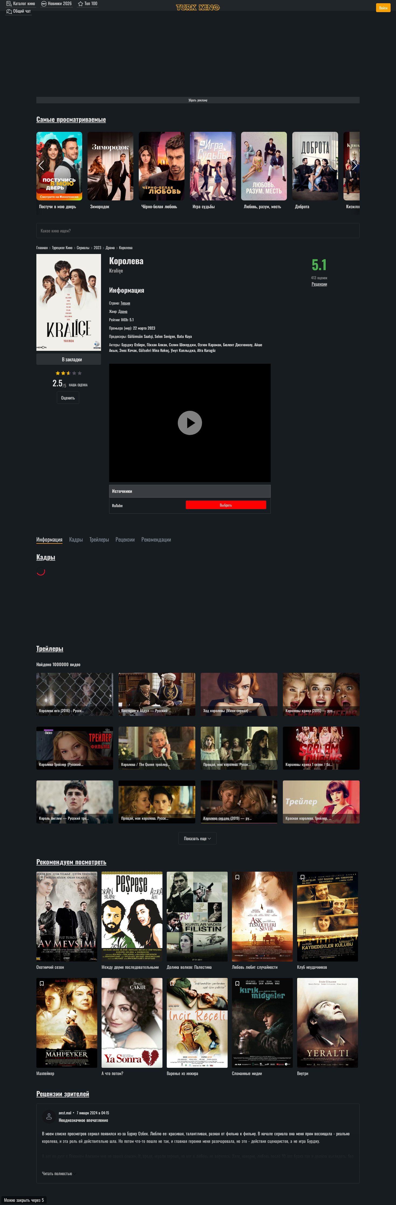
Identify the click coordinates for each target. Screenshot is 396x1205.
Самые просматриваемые (71, 119)
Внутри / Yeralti (328, 1032)
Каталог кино (23, 3)
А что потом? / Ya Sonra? (133, 1032)
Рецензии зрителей (62, 1093)
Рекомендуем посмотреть (71, 861)
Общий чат (21, 11)
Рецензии (319, 284)
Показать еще (196, 838)
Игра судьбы (200, 135)
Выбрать (226, 505)
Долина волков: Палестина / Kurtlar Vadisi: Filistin (198, 925)
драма (122, 311)
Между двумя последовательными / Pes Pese (133, 925)
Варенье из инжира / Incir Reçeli (198, 1032)
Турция (125, 303)
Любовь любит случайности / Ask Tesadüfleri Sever (263, 925)
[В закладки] (41, 877)
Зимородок (96, 135)
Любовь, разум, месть (258, 135)
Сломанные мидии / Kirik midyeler (263, 1032)
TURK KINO (198, 7)
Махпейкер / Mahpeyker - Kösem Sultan (67, 1032)
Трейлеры (49, 648)
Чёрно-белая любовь (156, 135)
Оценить (68, 397)
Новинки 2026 (59, 3)
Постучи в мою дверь (54, 135)
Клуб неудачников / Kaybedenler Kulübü (328, 925)
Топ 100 (90, 3)
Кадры (45, 556)
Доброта (299, 135)
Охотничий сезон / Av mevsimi (67, 925)
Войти (383, 7)
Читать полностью (57, 1173)
